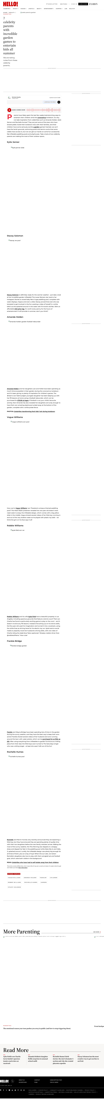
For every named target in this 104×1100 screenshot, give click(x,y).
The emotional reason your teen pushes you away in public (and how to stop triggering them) (37, 1028)
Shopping (58, 8)
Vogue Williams (21, 508)
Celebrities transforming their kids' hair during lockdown (34, 411)
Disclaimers (32, 1090)
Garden (44, 882)
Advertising (23, 1082)
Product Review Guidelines (45, 1094)
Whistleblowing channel (74, 1090)
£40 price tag (19, 309)
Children (53, 877)
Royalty (15, 8)
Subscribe (83, 4)
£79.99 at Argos (23, 400)
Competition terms (51, 1092)
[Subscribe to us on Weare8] (21, 1090)
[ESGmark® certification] (12, 1081)
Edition (63, 4)
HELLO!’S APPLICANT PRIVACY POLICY (85, 1092)
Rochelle (10, 840)
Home (5, 12)
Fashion (23, 8)
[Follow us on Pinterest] (18, 1090)
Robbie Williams (13, 616)
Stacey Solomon (13, 295)
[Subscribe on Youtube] (12, 1090)
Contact (37, 1080)
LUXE (66, 8)
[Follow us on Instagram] (0, 1090)
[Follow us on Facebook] (3, 1090)
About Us (22, 1080)
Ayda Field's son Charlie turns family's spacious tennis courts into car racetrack (11, 1059)
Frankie (9, 732)
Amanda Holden (13, 389)
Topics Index (54, 1082)
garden (36, 127)
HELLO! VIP (72, 8)
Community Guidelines (57, 1090)
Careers (31, 1094)
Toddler (43, 877)
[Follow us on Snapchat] (15, 1090)
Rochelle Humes (30, 882)
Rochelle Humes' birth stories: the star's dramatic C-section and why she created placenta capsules (63, 1059)
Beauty (39, 8)
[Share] (58, 102)
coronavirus (42, 117)
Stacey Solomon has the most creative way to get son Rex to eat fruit (88, 1058)
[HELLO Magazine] (10, 4)
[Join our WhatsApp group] (24, 1090)
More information (22, 867)
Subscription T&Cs (55, 1080)
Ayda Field (32, 616)
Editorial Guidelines (65, 1092)
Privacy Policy (89, 1090)
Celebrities (6, 8)
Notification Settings (36, 1092)
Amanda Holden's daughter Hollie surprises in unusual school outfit (38, 1058)
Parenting (7, 14)
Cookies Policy (43, 1090)
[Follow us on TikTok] (9, 1090)
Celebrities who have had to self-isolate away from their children (35, 862)
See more (96, 932)
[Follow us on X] (6, 1090)
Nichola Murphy (16, 97)
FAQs (36, 1082)
